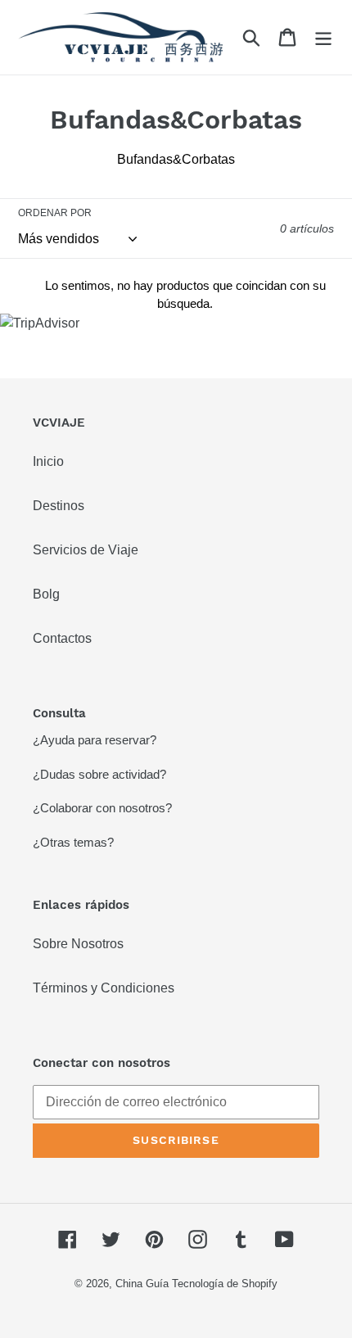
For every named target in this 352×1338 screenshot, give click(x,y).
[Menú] (323, 37)
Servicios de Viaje (85, 550)
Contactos (62, 638)
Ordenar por (55, 213)
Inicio (48, 461)
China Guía (142, 1283)
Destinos (58, 506)
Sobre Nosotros (78, 944)
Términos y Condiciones (103, 988)
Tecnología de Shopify (225, 1283)
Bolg (46, 594)
